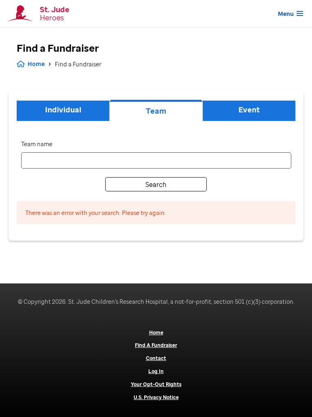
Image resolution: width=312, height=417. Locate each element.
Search (156, 184)
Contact (156, 358)
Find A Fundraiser (156, 345)
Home (36, 64)
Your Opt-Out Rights (156, 384)
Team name (36, 144)
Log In (156, 371)
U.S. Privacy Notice (156, 397)
